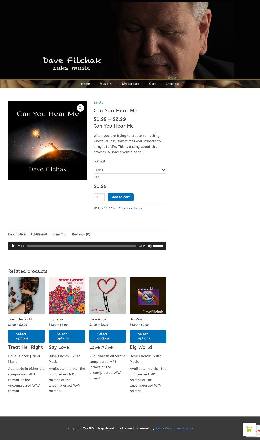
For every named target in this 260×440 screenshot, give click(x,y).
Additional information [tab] (49, 234)
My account (130, 83)
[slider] (158, 245)
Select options (22, 336)
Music (104, 83)
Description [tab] (17, 234)
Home (85, 83)
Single (98, 102)
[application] (87, 246)
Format (99, 161)
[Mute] (150, 246)
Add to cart (121, 197)
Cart (152, 83)
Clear (97, 177)
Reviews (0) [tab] (81, 234)
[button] (80, 108)
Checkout (172, 83)
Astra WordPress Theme (174, 428)
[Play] (13, 246)
